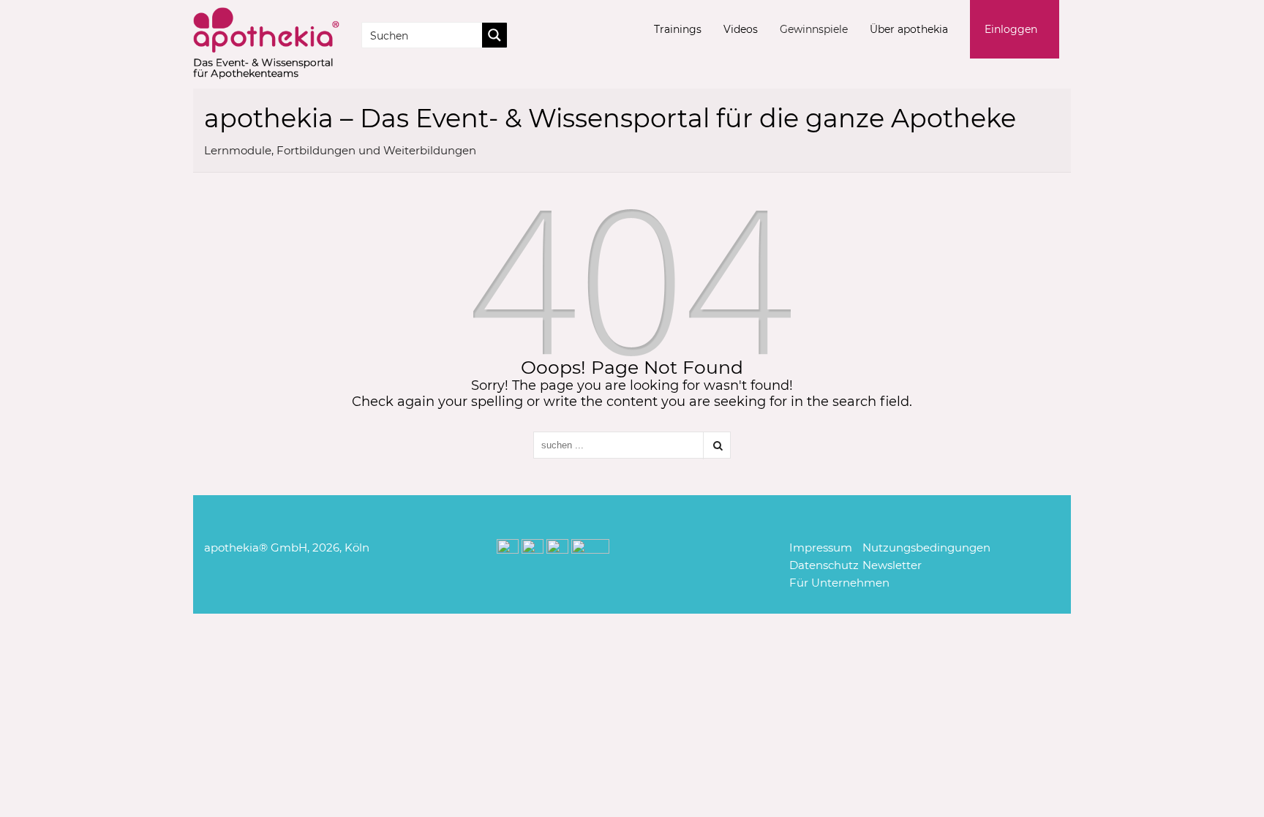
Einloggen (1011, 29)
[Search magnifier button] (494, 35)
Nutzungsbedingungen (926, 547)
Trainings (677, 29)
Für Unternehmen (839, 583)
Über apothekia (909, 29)
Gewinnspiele (814, 29)
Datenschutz (824, 565)
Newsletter (892, 565)
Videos (740, 29)
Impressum (820, 547)
